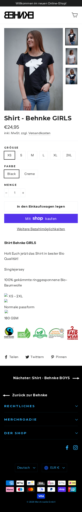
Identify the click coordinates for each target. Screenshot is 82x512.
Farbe (10, 166)
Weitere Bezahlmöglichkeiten (41, 229)
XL (55, 155)
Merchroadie (20, 419)
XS (9, 155)
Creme (29, 174)
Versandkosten (39, 133)
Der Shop (15, 433)
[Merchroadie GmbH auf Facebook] (67, 447)
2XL (69, 155)
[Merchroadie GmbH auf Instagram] (75, 447)
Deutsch (23, 468)
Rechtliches (19, 406)
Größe (11, 147)
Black (11, 174)
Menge (10, 184)
